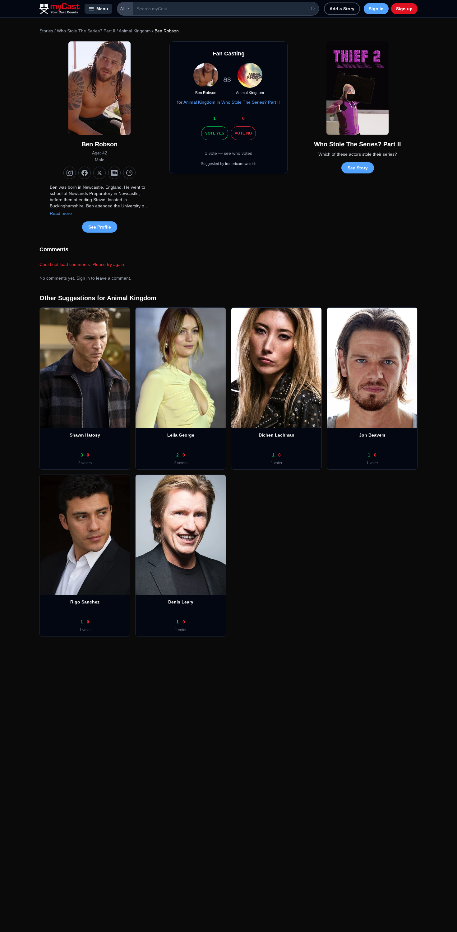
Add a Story (342, 8)
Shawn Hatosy (85, 435)
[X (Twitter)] (99, 173)
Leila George (180, 435)
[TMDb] (129, 173)
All (122, 9)
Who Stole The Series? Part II (86, 30)
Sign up (404, 8)
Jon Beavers (372, 435)
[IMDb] (114, 173)
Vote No (243, 133)
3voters (85, 463)
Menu (102, 8)
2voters (180, 463)
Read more (61, 213)
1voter (276, 463)
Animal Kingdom (135, 30)
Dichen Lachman (276, 435)
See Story (358, 167)
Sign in (376, 8)
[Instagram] (69, 173)
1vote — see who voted (228, 153)
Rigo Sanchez (84, 601)
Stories (46, 30)
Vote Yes (214, 133)
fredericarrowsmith (240, 164)
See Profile (99, 227)
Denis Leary (180, 601)
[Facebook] (84, 173)
